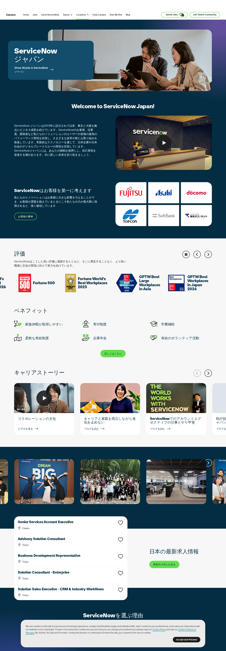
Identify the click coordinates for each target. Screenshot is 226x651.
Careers (11, 14)
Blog (128, 14)
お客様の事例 (25, 216)
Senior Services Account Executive (45, 522)
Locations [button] (81, 14)
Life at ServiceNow (50, 14)
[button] (197, 254)
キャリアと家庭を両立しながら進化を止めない (110, 420)
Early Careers (99, 14)
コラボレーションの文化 (37, 418)
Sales (73, 6)
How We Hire (116, 14)
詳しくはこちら (113, 353)
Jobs (35, 14)
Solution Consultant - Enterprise (43, 572)
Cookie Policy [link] (158, 629)
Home (26, 14)
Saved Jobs (174, 14)
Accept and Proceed (186, 639)
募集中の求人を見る (164, 564)
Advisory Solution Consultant (41, 539)
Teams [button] (66, 14)
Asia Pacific (89, 6)
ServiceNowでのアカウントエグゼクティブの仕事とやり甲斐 (175, 420)
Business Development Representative (49, 555)
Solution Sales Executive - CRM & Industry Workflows (61, 589)
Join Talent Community (204, 14)
